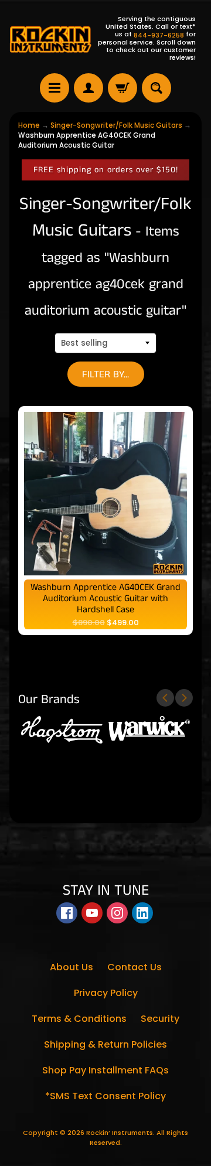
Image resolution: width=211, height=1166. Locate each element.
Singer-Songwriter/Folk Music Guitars (116, 125)
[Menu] (54, 88)
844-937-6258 (159, 35)
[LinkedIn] (142, 912)
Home (29, 125)
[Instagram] (117, 912)
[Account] (88, 88)
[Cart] (122, 88)
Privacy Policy (106, 993)
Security (160, 1018)
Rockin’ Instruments (119, 1132)
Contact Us (134, 967)
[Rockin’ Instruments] (50, 38)
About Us (71, 967)
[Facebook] (66, 912)
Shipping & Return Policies (105, 1044)
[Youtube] (92, 912)
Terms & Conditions (79, 1018)
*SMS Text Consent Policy (105, 1096)
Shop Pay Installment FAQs (105, 1070)
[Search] (156, 88)
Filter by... (105, 374)
